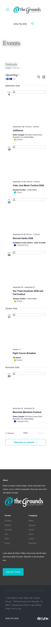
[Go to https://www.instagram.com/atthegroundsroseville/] (41, 619)
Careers (31, 530)
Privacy (8, 602)
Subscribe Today (13, 572)
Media (31, 521)
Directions (32, 543)
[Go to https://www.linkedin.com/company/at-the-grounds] (47, 619)
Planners (8, 525)
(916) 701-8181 (20, 24)
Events (8, 68)
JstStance (18, 130)
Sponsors (32, 525)
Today (25, 433)
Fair (6, 534)
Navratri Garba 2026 (23, 238)
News (7, 539)
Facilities (8, 521)
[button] (21, 79)
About (31, 534)
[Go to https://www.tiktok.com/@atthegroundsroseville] (44, 619)
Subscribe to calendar (24, 442)
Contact (31, 539)
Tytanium (36, 598)
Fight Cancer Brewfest (24, 353)
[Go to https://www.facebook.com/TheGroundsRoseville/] (38, 619)
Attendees (8, 530)
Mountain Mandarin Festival (27, 412)
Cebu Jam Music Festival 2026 (28, 185)
